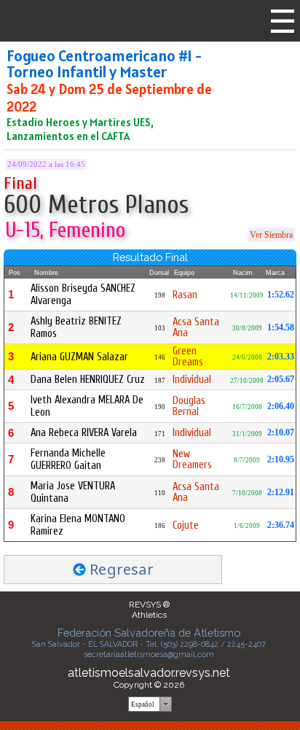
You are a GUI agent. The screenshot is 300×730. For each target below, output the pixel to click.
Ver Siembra (271, 235)
